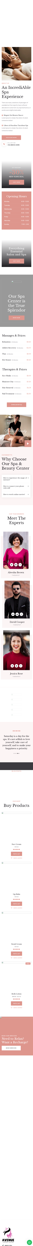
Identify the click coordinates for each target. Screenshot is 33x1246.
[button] (16, 317)
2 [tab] (15, 753)
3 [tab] (16, 753)
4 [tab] (17, 753)
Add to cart (16, 854)
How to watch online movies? (14, 494)
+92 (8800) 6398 (13, 145)
